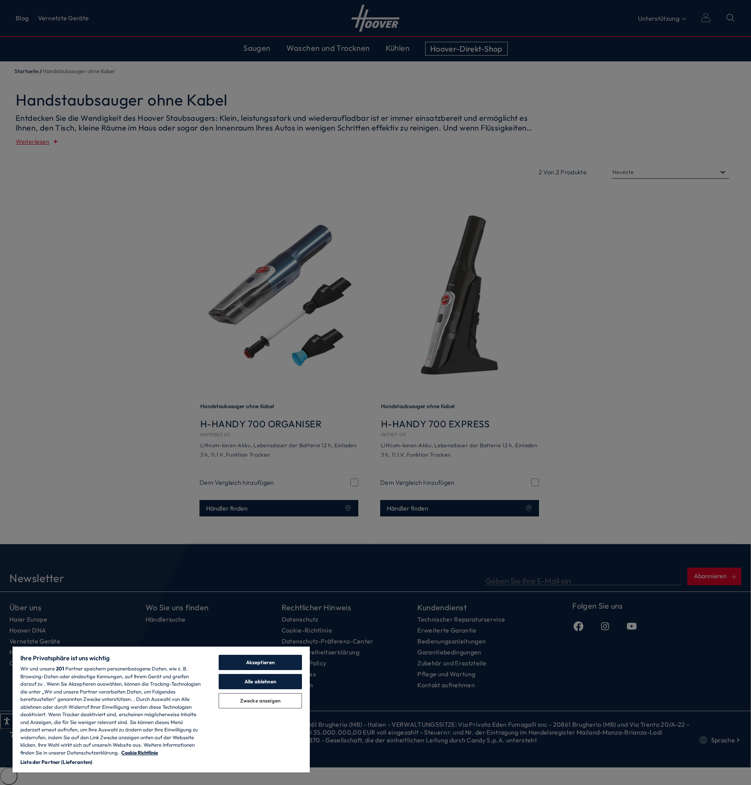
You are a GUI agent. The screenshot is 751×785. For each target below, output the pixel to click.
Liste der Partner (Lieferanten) (56, 762)
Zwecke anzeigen (260, 700)
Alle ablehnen (260, 681)
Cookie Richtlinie (139, 752)
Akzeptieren (260, 662)
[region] (161, 709)
